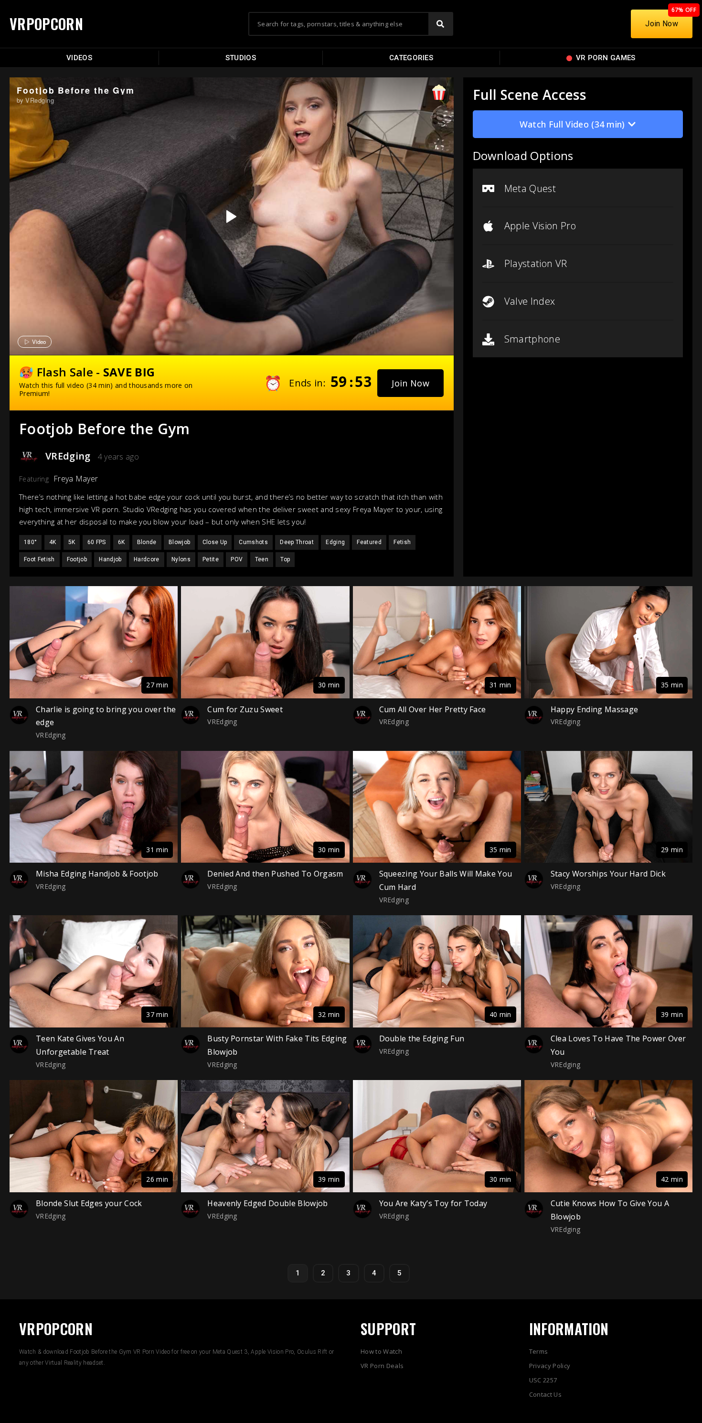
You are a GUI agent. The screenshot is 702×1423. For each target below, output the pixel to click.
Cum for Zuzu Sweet (245, 709)
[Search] (440, 24)
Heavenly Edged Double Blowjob (267, 1203)
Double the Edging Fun (422, 1038)
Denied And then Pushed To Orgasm (275, 873)
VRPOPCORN (46, 23)
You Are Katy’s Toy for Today (433, 1203)
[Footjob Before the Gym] (230, 216)
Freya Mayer (75, 478)
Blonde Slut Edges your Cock (89, 1203)
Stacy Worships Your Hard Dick (608, 873)
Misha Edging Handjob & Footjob (97, 873)
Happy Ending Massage (594, 709)
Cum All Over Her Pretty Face (432, 709)
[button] (410, 383)
